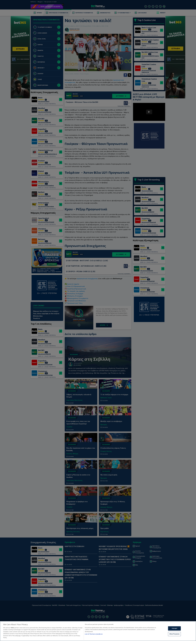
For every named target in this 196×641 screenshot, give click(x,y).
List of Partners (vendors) (93, 634)
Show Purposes (174, 634)
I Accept (174, 628)
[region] (98, 631)
